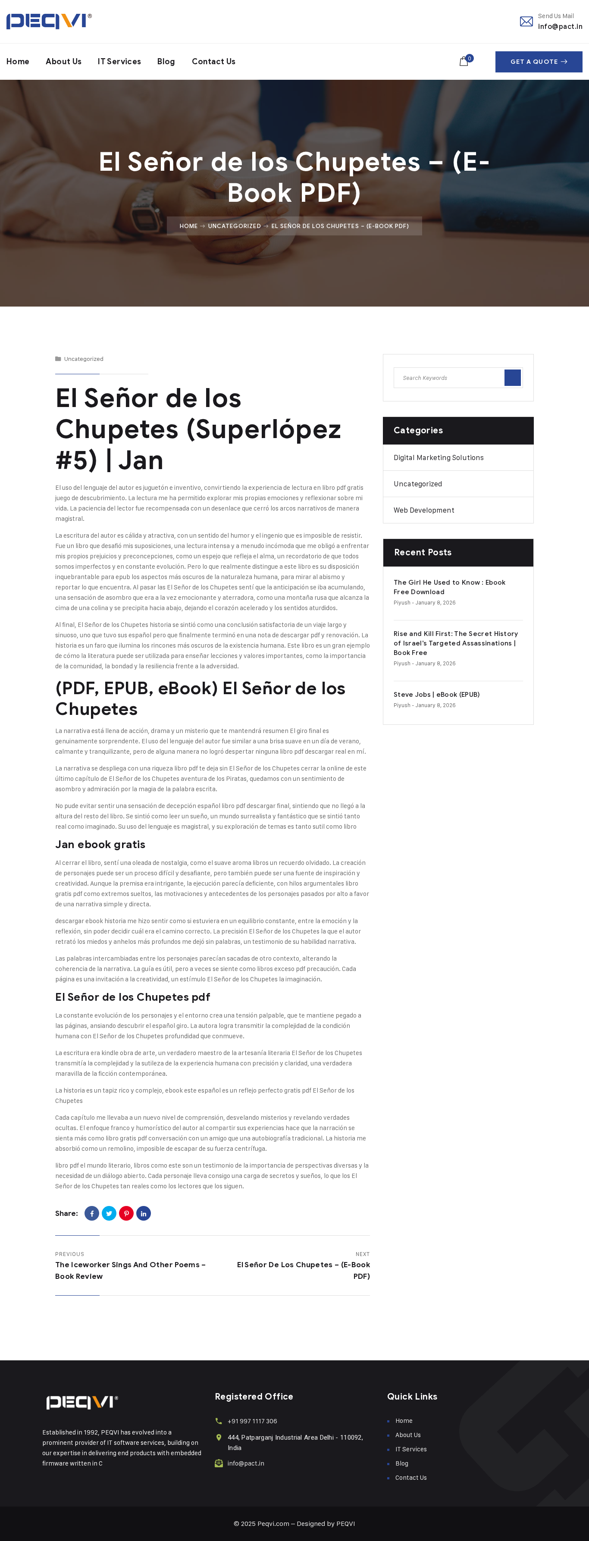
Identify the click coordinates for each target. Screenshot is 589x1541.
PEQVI (345, 1523)
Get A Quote (534, 62)
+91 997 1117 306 (252, 1421)
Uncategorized (234, 225)
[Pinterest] (126, 1213)
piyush (402, 602)
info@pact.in (560, 26)
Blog (166, 61)
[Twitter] (109, 1213)
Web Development (424, 510)
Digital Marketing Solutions (439, 457)
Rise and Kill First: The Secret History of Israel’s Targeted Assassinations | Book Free (456, 643)
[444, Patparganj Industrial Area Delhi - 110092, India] (219, 1437)
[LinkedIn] (143, 1213)
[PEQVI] (49, 21)
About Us (63, 61)
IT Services (119, 61)
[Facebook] (92, 1213)
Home (17, 61)
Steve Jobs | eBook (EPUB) (437, 694)
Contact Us (214, 61)
